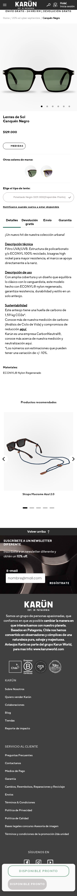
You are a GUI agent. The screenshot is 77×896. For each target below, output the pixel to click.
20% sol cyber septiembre (26, 18)
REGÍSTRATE (59, 583)
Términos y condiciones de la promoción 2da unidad (37, 834)
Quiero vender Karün (18, 697)
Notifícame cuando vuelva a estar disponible (31, 207)
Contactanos (13, 763)
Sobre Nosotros (14, 689)
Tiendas (10, 720)
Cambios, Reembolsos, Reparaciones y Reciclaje (35, 787)
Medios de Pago (15, 771)
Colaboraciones (14, 705)
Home (6, 18)
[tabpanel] (38, 67)
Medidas (17, 145)
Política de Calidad (16, 818)
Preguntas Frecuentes (19, 755)
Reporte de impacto (17, 728)
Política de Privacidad (18, 810)
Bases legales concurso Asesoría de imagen (31, 826)
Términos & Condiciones (20, 802)
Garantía (10, 779)
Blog (8, 713)
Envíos (9, 794)
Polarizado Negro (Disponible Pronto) (39, 197)
